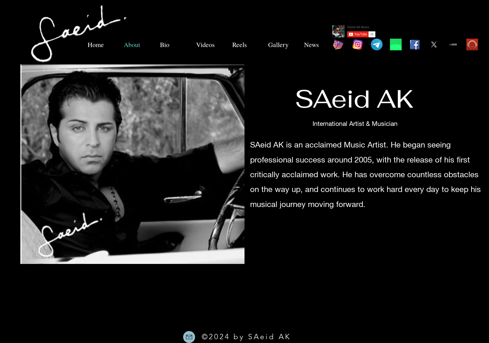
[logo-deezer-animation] (453, 44)
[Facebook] (415, 44)
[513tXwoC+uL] (472, 44)
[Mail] (189, 337)
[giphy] (377, 44)
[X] (434, 44)
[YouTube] (396, 44)
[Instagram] (338, 44)
